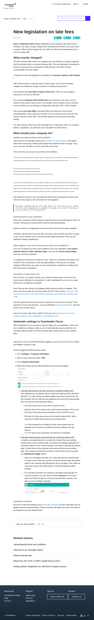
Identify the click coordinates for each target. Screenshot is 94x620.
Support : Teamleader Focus (12, 18)
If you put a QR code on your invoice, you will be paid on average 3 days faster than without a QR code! (45, 294)
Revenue (31, 18)
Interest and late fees (22, 555)
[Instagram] (81, 615)
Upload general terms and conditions (29, 544)
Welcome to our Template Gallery (28, 550)
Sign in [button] (76, 4)
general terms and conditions (56, 141)
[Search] (87, 18)
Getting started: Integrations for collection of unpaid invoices (39, 566)
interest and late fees (64, 305)
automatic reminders (51, 505)
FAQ (24, 18)
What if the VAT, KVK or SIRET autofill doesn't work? (36, 561)
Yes (38, 524)
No (42, 524)
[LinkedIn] (84, 615)
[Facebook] (88, 615)
